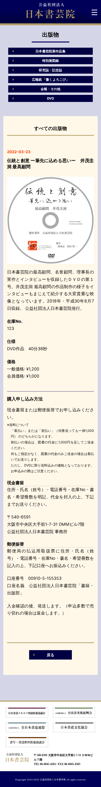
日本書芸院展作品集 (50, 51)
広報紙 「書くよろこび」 (50, 79)
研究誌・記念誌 (50, 70)
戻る (50, 654)
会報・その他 (51, 89)
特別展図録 (50, 61)
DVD (50, 98)
